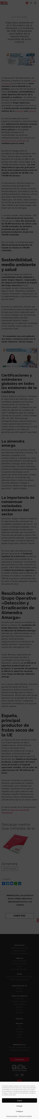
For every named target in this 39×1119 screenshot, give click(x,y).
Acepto (19, 1100)
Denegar (19, 1106)
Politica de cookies (12, 1116)
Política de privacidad (25, 1116)
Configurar (19, 1111)
